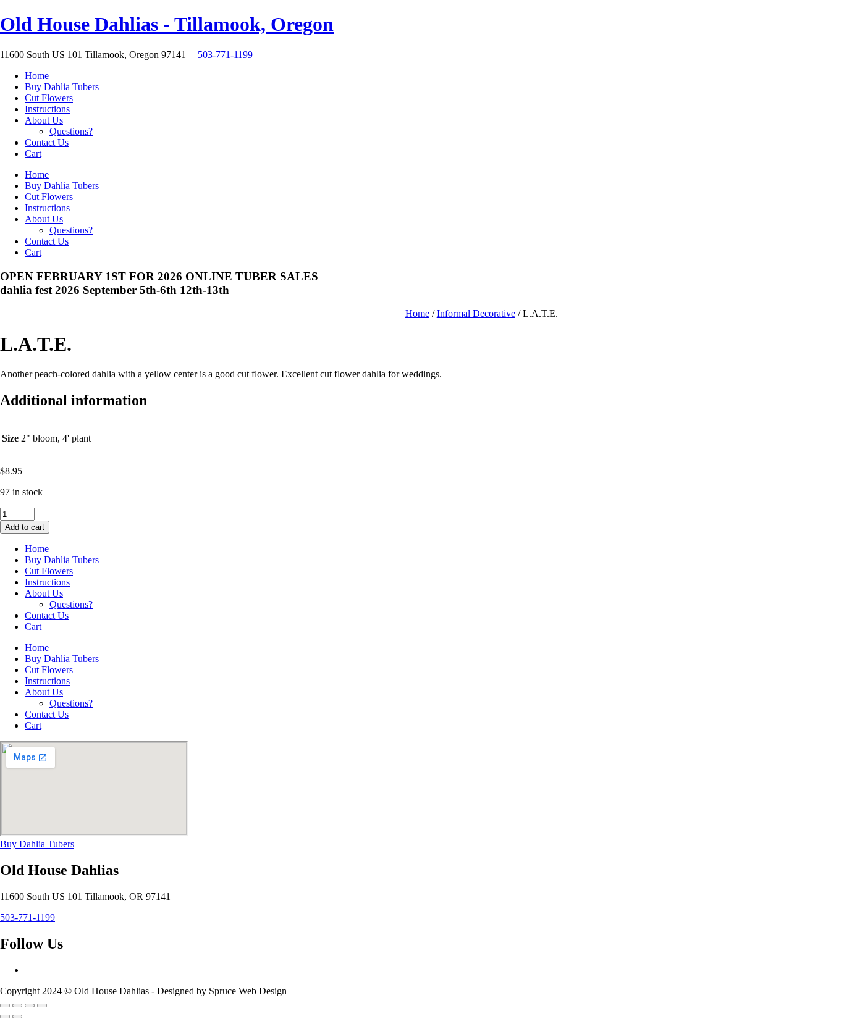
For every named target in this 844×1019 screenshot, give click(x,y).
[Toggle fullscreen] (17, 1005)
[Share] (30, 1005)
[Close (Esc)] (42, 1005)
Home (37, 75)
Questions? (71, 131)
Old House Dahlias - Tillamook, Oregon (167, 24)
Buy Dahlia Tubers (62, 87)
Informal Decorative (476, 313)
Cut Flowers (49, 98)
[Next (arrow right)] (17, 1016)
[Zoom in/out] (5, 1005)
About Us (44, 120)
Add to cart (24, 527)
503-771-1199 (225, 54)
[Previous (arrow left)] (5, 1016)
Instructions (47, 109)
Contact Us (47, 142)
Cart (33, 153)
